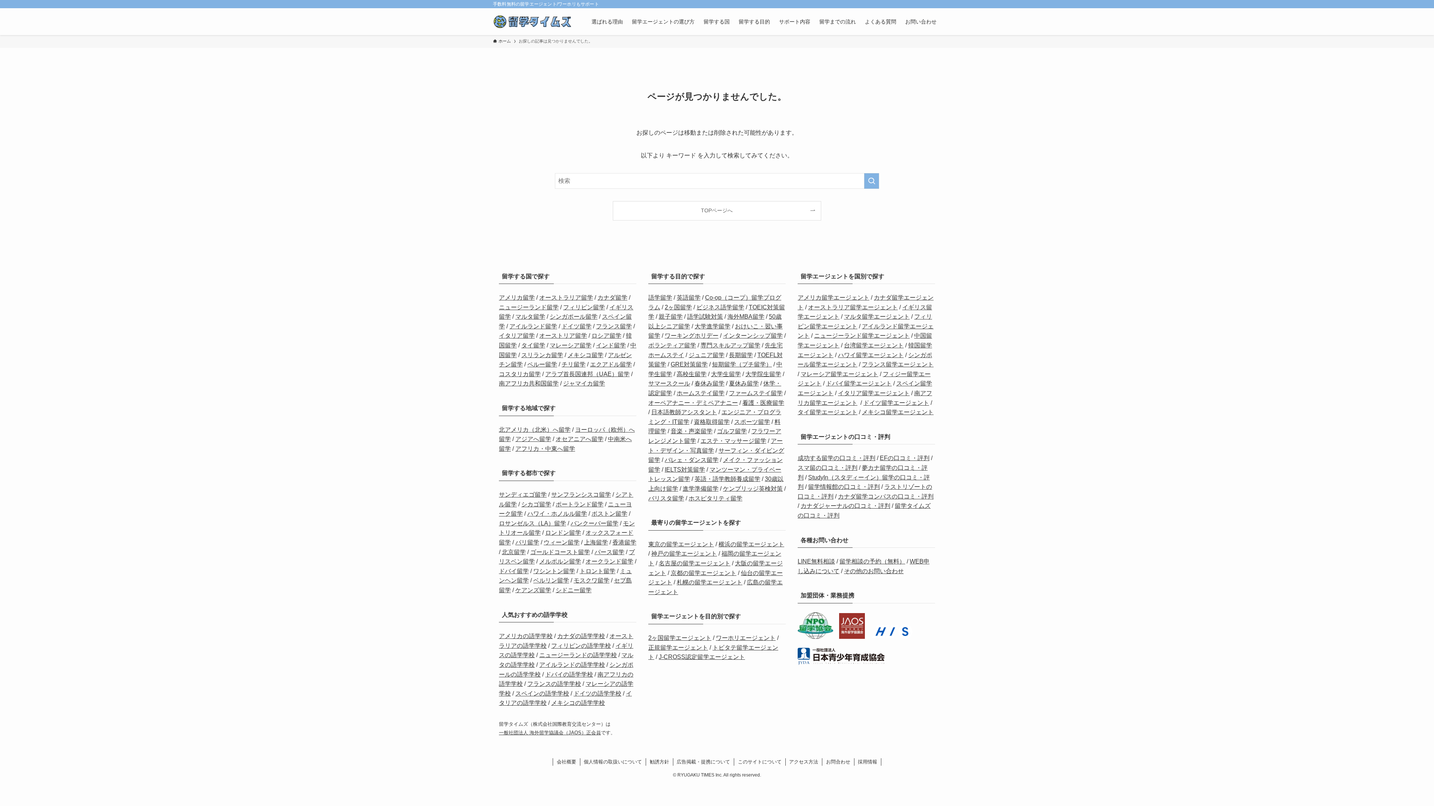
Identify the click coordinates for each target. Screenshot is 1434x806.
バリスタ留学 (666, 498)
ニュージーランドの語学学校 (578, 655)
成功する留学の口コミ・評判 (836, 458)
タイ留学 (533, 345)
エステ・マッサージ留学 (733, 441)
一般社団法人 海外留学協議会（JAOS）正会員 (550, 732)
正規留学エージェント (678, 647)
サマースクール (669, 383)
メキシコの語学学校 (578, 703)
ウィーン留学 (562, 542)
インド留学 (611, 345)
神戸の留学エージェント (684, 553)
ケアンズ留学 (533, 590)
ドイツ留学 (577, 326)
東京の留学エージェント (681, 544)
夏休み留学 (744, 383)
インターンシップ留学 (753, 335)
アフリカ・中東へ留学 (545, 449)
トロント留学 (597, 571)
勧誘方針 (659, 762)
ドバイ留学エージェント (859, 383)
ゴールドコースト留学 (560, 552)
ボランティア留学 (672, 345)
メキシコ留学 (585, 355)
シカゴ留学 (536, 504)
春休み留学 (709, 383)
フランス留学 (614, 326)
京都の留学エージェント (703, 573)
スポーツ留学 (752, 422)
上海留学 (596, 542)
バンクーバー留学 (594, 523)
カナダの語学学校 (581, 636)
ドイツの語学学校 (597, 693)
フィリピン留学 (584, 307)
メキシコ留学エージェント (898, 412)
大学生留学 (726, 374)
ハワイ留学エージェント (871, 355)
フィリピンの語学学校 (581, 646)
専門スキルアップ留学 (730, 345)
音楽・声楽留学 (692, 431)
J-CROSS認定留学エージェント (702, 657)
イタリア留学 (517, 335)
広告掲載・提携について (703, 762)
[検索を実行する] (871, 181)
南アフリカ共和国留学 (529, 383)
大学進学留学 (712, 326)
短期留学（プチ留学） (742, 364)
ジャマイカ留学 (584, 383)
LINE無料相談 (816, 561)
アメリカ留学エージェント (833, 297)
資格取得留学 (712, 422)
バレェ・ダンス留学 (691, 460)
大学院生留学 (763, 374)
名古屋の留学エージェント (694, 563)
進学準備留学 (700, 488)
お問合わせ (838, 762)
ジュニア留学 (706, 355)
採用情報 (867, 762)
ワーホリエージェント (746, 638)
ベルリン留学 (551, 580)
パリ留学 (527, 542)
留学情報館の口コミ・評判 (844, 487)
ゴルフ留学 (732, 431)
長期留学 (741, 355)
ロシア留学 (606, 335)
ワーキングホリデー (691, 335)
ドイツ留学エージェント (896, 403)
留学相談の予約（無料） (872, 561)
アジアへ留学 (533, 439)
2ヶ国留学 (678, 307)
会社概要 (566, 762)
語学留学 (660, 297)
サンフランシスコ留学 (581, 494)
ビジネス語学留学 (720, 307)
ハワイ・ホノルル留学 (557, 513)
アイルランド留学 (533, 326)
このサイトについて (760, 762)
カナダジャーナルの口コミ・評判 (845, 506)
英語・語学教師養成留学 (727, 479)
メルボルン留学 (560, 561)
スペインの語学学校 (542, 693)
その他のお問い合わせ (874, 571)
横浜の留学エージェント (751, 544)
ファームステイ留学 (756, 393)
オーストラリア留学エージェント (853, 307)
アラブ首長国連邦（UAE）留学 (587, 374)
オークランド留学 (609, 561)
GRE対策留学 (689, 364)
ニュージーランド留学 (529, 307)
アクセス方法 (803, 762)
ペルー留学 (542, 364)
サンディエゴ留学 (523, 494)
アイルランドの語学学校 (572, 665)
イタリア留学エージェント (874, 393)
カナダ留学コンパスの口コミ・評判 (886, 496)
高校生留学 (692, 374)
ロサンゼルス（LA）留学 (532, 523)
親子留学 (671, 316)
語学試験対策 (705, 316)
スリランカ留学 (542, 355)
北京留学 (514, 552)
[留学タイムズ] (532, 21)
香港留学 (624, 542)
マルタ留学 (530, 316)
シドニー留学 (574, 590)
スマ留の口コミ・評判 (827, 468)
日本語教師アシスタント (684, 412)
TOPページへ (717, 210)
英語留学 (689, 297)
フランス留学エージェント (898, 364)
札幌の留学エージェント (709, 582)
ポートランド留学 (579, 504)
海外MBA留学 (745, 316)
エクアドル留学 (611, 364)
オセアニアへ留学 (579, 439)
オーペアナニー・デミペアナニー (693, 403)
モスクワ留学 (591, 580)
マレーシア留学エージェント (839, 374)
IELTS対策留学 (685, 469)
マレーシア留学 (571, 345)
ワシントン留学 (554, 571)
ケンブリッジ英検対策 (753, 488)
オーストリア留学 (563, 335)
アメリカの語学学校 (526, 636)
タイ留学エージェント (827, 412)
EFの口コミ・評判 (904, 458)
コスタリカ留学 (520, 374)
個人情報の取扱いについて (613, 762)
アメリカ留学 (517, 297)
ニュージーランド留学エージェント (862, 335)
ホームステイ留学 (700, 393)
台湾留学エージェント (874, 345)
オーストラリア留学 (566, 297)
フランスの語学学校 (554, 684)
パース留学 (609, 552)
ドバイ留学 (514, 571)
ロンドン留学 (563, 532)
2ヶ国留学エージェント (679, 638)
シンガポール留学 (574, 316)
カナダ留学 (612, 297)
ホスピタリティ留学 (715, 498)
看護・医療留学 (763, 403)
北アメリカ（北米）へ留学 (535, 430)
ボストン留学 (609, 513)
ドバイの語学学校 (569, 674)
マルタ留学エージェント (877, 316)
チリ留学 (574, 364)
